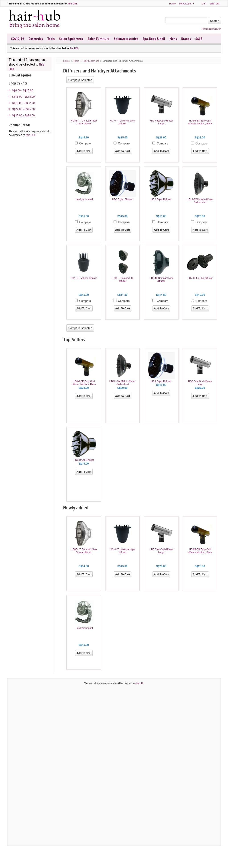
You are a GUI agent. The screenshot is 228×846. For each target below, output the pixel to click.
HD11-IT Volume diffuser (84, 278)
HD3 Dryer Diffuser (122, 199)
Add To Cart (83, 151)
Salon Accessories (126, 38)
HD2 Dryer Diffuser (161, 199)
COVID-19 (17, 38)
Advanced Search (211, 28)
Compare (85, 143)
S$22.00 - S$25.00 (23, 109)
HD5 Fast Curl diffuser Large (161, 122)
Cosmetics (35, 38)
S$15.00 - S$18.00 (23, 96)
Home (172, 3)
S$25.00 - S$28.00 (23, 115)
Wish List (214, 3)
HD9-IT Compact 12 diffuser (122, 279)
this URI (72, 3)
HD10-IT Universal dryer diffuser (123, 122)
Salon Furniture (98, 38)
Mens (173, 38)
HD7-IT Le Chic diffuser (200, 278)
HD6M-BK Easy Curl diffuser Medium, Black (200, 122)
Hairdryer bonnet (84, 199)
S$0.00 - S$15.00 (22, 90)
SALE (198, 38)
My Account (185, 3)
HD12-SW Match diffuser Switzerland (200, 201)
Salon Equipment (71, 38)
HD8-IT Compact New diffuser (161, 279)
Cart (204, 3)
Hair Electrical (91, 60)
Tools (51, 38)
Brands (186, 38)
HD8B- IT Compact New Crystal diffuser (84, 122)
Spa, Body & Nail (153, 38)
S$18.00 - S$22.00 (23, 103)
